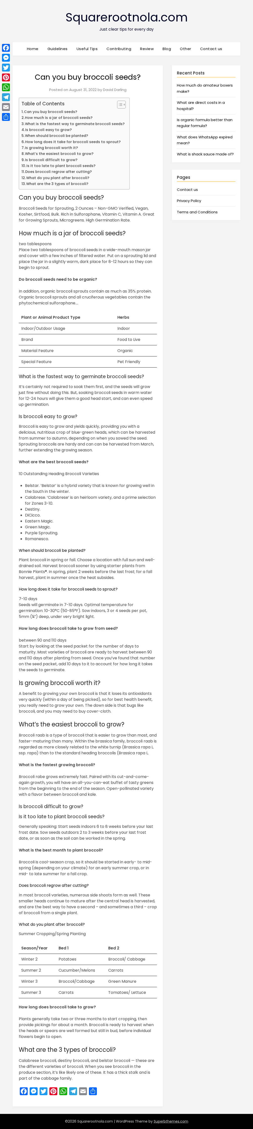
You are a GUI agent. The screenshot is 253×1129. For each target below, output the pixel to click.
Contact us (211, 48)
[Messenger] (6, 58)
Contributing (118, 48)
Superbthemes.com (171, 1121)
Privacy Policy (189, 200)
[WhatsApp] (6, 87)
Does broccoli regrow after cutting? (58, 171)
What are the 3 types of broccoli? (57, 183)
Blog (167, 48)
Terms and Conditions (197, 212)
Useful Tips (87, 48)
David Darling (114, 89)
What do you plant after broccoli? (57, 177)
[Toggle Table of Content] (119, 104)
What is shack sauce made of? (205, 154)
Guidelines (57, 48)
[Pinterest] (6, 77)
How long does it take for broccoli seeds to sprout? (73, 141)
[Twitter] (6, 68)
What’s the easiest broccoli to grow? (59, 153)
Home (33, 48)
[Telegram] (6, 97)
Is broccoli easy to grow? (48, 129)
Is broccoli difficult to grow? (51, 159)
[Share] (6, 117)
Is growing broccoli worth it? (51, 147)
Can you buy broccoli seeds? (50, 111)
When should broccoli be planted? (56, 135)
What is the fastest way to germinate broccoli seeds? (75, 123)
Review (147, 48)
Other (185, 48)
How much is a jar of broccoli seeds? (58, 117)
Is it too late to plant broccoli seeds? (60, 165)
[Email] (6, 107)
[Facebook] (6, 48)
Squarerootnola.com (126, 17)
